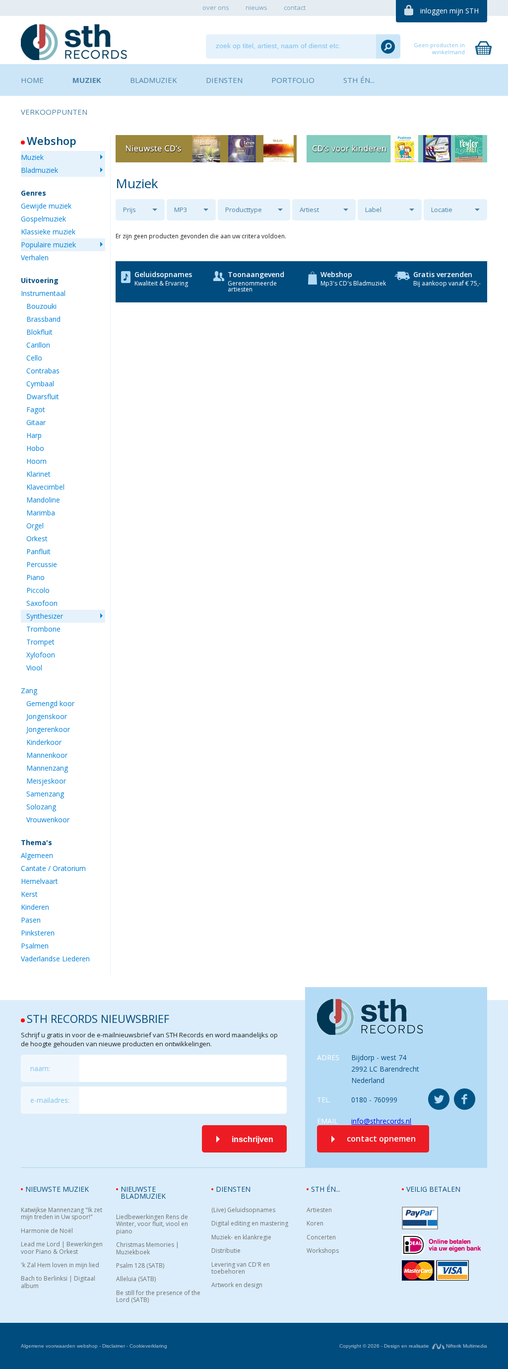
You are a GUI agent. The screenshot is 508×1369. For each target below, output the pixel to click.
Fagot (35, 409)
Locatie (441, 209)
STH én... (325, 1189)
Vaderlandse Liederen (55, 958)
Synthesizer (44, 616)
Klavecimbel (45, 487)
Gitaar (36, 422)
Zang (29, 690)
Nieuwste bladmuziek (143, 1192)
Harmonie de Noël (47, 1230)
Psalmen (35, 945)
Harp (34, 435)
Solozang (41, 806)
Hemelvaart (39, 881)
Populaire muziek (48, 244)
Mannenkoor (46, 755)
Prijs (129, 209)
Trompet (40, 642)
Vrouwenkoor (47, 819)
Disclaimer (113, 1346)
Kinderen (35, 907)
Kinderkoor (44, 742)
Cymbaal (40, 383)
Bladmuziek (39, 170)
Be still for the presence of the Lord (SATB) (158, 1297)
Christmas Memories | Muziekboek (147, 1248)
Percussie (41, 564)
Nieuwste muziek (57, 1189)
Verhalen (35, 257)
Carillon (38, 345)
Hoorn (36, 461)
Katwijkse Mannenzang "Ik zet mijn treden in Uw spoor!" (61, 1214)
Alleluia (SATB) (136, 1279)
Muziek (32, 157)
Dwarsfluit (42, 396)
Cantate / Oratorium (53, 868)
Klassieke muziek (48, 231)
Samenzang (45, 793)
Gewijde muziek (46, 206)
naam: (40, 1068)
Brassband (43, 319)
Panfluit (38, 551)
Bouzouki (41, 306)
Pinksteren (38, 932)
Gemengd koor (50, 703)
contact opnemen (381, 1138)
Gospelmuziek (43, 218)
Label (373, 209)
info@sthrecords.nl (381, 1121)
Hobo (35, 448)
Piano (35, 577)
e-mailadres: (49, 1100)
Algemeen (37, 855)
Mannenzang (47, 768)
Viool (34, 667)
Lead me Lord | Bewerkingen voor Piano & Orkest (62, 1248)
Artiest (309, 209)
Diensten (233, 1189)
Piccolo (38, 590)
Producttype (243, 209)
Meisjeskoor (46, 781)
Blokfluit (39, 332)
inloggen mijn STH (449, 10)
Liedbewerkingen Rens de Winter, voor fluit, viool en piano (152, 1224)
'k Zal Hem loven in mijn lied (60, 1265)
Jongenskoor (46, 716)
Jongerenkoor (48, 729)
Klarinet (38, 474)
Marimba (40, 512)
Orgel (35, 525)
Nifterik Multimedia (465, 1346)
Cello (34, 357)
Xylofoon (40, 654)
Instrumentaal (43, 293)
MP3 (180, 209)
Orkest (37, 538)
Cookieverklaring (148, 1346)
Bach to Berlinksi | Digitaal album (58, 1282)
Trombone (43, 629)
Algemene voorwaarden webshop (59, 1346)
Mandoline (43, 499)
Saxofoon (42, 603)
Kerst (29, 894)
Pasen (31, 920)
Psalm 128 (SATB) (140, 1265)
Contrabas (43, 370)
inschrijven (252, 1139)
